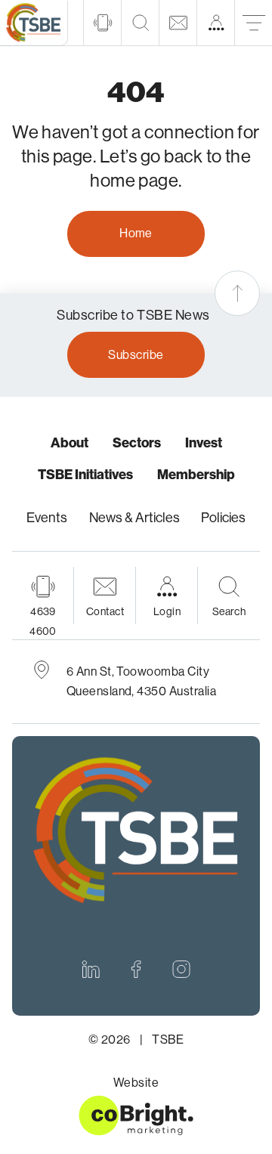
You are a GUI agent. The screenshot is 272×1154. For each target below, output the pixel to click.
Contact (105, 611)
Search (229, 611)
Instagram (181, 969)
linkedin (91, 969)
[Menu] (253, 22)
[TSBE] (34, 23)
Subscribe (135, 355)
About (69, 443)
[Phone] (102, 22)
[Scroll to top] (237, 293)
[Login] (215, 22)
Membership (196, 474)
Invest (203, 443)
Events (46, 517)
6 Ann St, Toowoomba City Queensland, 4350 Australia (141, 681)
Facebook (136, 969)
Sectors (137, 443)
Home (136, 233)
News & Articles (134, 517)
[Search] (140, 22)
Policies (223, 517)
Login (167, 611)
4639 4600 (43, 621)
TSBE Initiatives (85, 474)
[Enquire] (177, 22)
